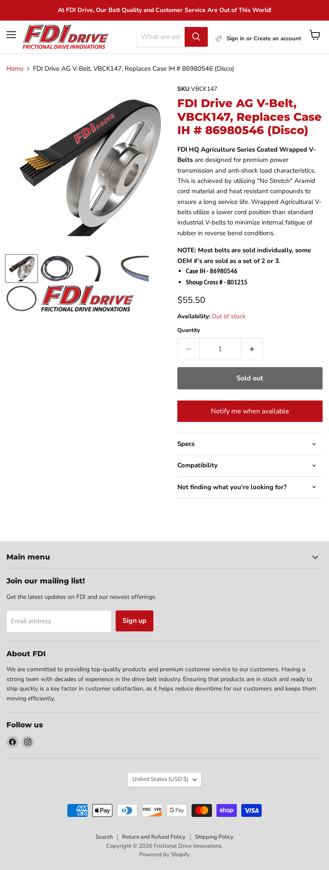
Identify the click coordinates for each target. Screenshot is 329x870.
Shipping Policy (214, 837)
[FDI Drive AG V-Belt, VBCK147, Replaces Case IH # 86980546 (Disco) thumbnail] (21, 268)
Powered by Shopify (164, 854)
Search (104, 837)
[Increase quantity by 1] (252, 349)
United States (160, 779)
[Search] (196, 37)
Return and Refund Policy (153, 837)
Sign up (135, 620)
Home (15, 68)
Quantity (188, 330)
